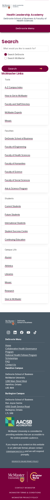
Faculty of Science (13, 172)
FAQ (7, 361)
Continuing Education (15, 239)
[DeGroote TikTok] (35, 332)
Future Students (12, 214)
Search (12, 68)
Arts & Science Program (16, 188)
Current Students (13, 206)
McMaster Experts (13, 112)
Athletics (9, 266)
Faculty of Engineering (15, 147)
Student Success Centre (16, 231)
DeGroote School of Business (19, 138)
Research (9, 291)
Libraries (9, 274)
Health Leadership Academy (25, 15)
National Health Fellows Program (21, 355)
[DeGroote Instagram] (8, 332)
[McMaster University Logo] (25, 476)
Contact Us (10, 365)
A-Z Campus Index (14, 87)
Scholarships (11, 358)
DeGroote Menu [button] (25, 28)
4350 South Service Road (17, 406)
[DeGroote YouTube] (28, 332)
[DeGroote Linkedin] (15, 332)
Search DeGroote (16, 54)
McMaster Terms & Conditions (25, 492)
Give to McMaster (13, 299)
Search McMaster (16, 58)
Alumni (8, 257)
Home (8, 345)
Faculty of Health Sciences (17, 155)
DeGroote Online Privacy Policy (25, 461)
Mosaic (8, 121)
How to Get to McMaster (16, 96)
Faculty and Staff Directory (17, 104)
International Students (15, 223)
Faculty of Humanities (15, 163)
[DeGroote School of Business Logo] (18, 322)
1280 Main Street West (16, 381)
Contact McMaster (25, 488)
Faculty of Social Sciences (17, 180)
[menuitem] (25, 87)
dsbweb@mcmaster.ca (15, 451)
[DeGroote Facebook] (22, 332)
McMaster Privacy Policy (25, 497)
